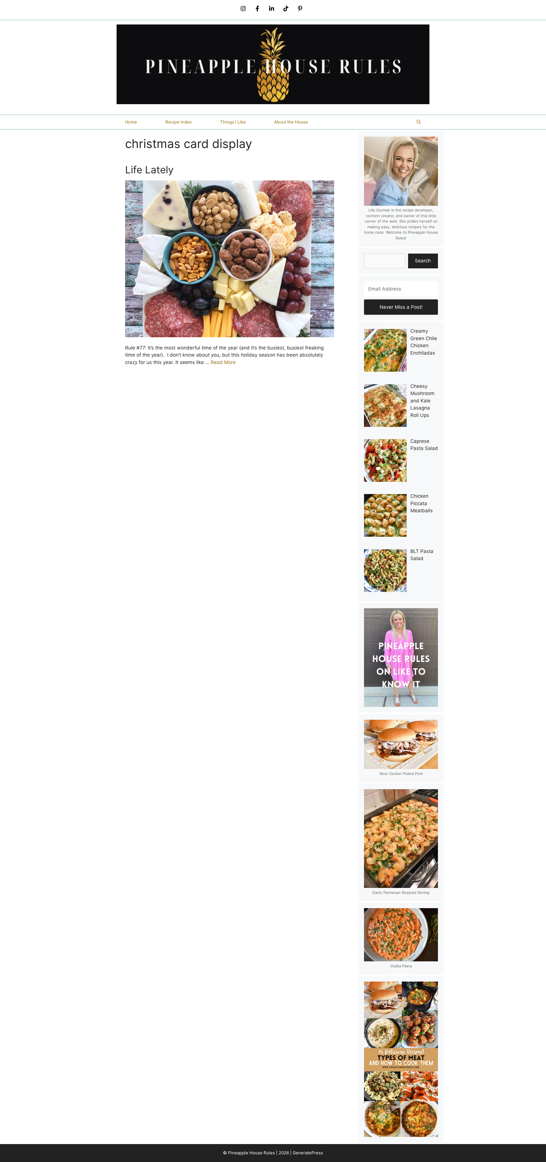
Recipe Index (179, 122)
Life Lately (149, 170)
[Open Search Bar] (418, 122)
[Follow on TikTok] (285, 8)
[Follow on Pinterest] (300, 8)
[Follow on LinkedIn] (271, 8)
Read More (223, 362)
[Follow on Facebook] (257, 8)
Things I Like (233, 122)
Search (423, 261)
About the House (291, 122)
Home (131, 122)
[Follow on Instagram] (243, 8)
